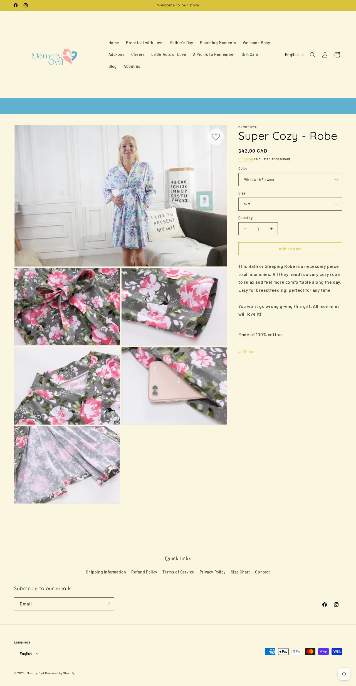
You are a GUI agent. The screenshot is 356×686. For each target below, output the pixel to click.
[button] (312, 55)
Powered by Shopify (60, 673)
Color (242, 168)
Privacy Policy (213, 572)
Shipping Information (106, 572)
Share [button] (249, 351)
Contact (262, 572)
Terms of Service (178, 572)
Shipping (245, 159)
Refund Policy (144, 572)
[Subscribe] (108, 603)
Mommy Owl (35, 673)
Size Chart (240, 572)
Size (242, 193)
